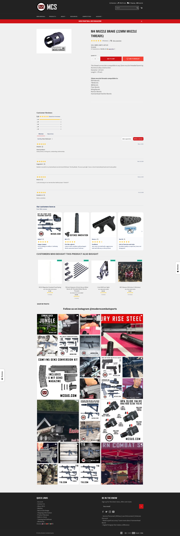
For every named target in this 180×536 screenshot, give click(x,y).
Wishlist (40, 508)
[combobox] (127, 8)
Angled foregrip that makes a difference (116, 525)
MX (52, 524)
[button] (117, 49)
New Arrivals (41, 16)
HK (49, 524)
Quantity (93, 55)
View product (50, 274)
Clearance (114, 3)
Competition (86, 16)
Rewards (140, 3)
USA (44, 524)
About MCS (41, 506)
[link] (122, 335)
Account (99, 16)
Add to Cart (111, 59)
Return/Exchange (43, 510)
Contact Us (41, 504)
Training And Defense (44, 519)
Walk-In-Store (42, 517)
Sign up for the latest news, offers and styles (117, 502)
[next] (141, 279)
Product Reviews (43, 515)
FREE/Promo (122, 3)
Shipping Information (44, 513)
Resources (74, 16)
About (63, 16)
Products (52, 16)
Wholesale (40, 521)
